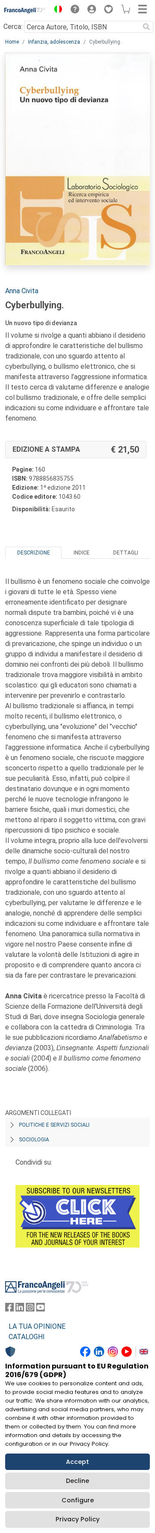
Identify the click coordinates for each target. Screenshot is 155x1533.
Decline (77, 1480)
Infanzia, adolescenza (54, 42)
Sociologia (34, 1140)
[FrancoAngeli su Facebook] (9, 1309)
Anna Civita (21, 291)
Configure (78, 1500)
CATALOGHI (27, 1337)
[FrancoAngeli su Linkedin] (20, 1309)
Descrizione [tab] (33, 553)
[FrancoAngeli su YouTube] (40, 1309)
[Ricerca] (146, 27)
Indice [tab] (82, 553)
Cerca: (12, 26)
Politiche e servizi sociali (54, 1125)
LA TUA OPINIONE (37, 1326)
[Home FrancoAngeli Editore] (25, 10)
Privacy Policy (77, 1519)
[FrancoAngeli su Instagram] (30, 1309)
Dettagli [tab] (125, 553)
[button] (56, 10)
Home (12, 42)
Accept (77, 1461)
